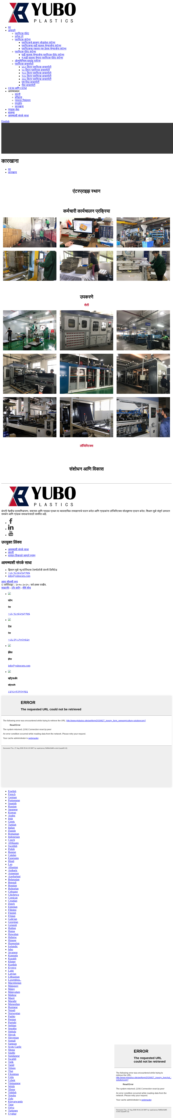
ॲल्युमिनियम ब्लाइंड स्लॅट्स (28, 60)
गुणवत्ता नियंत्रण (23, 100)
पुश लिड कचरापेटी (30, 82)
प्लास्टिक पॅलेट (22, 33)
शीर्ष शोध (26, 587)
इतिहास (18, 97)
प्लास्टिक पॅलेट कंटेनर (25, 51)
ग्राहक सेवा (13, 109)
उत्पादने (11, 30)
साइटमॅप (5, 587)
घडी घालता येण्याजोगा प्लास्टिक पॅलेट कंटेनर (43, 54)
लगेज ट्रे (19, 36)
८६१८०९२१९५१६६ (18, 691)
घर (9, 27)
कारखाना (19, 106)
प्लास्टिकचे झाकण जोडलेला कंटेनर (38, 42)
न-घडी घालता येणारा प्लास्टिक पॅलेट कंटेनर (42, 57)
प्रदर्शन (18, 103)
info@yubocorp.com (19, 575)
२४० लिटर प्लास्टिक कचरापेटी (36, 79)
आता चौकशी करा (9, 581)
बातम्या (11, 112)
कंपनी (17, 94)
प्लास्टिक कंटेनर (23, 39)
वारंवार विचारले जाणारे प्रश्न (21, 555)
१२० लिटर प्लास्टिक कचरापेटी (36, 76)
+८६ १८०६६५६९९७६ (19, 572)
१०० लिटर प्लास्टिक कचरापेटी (36, 72)
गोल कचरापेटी (28, 85)
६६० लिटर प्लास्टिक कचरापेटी (36, 66)
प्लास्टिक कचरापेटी (24, 63)
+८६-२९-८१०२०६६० (19, 639)
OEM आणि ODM (17, 88)
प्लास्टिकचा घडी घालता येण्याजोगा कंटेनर (41, 45)
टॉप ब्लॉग (15, 587)
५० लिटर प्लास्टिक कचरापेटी (36, 69)
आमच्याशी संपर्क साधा (18, 115)
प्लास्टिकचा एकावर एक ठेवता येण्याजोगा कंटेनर (44, 48)
